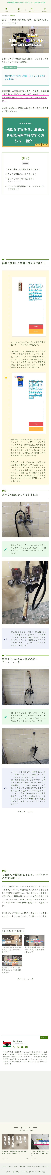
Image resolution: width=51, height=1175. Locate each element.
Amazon (36, 331)
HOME (4, 1166)
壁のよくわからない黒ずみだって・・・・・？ (21, 180)
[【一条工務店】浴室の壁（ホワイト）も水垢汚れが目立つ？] (34, 940)
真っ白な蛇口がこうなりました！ (22, 174)
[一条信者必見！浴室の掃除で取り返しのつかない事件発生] (12, 940)
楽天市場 (36, 326)
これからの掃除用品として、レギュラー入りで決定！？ (26, 187)
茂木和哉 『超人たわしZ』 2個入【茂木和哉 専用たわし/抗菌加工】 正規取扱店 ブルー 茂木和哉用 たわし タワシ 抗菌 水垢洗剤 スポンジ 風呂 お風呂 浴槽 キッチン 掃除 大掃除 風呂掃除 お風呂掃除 (36, 389)
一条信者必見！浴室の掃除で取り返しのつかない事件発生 (12, 949)
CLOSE (25, 163)
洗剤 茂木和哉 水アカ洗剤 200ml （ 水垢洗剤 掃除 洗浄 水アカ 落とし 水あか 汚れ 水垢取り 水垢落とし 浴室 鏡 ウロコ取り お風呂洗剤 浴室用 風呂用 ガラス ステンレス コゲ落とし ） (36, 292)
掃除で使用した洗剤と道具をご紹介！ (24, 169)
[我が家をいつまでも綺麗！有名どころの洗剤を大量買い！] (12, 960)
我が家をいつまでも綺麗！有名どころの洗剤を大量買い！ (12, 970)
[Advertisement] (25, 226)
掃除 (13, 15)
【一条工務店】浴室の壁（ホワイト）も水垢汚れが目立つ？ (34, 949)
